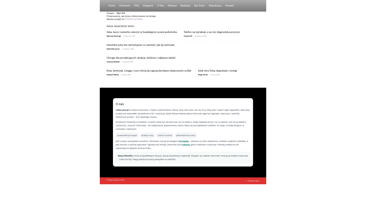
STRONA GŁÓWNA (134, 19)
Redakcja (185, 5)
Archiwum (124, 5)
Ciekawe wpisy (253, 181)
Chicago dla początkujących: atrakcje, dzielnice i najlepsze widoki (141, 58)
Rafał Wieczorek (113, 49)
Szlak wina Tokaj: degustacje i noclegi (217, 71)
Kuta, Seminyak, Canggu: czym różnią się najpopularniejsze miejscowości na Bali (149, 71)
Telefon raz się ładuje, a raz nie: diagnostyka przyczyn (212, 32)
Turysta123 (188, 36)
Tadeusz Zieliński (113, 62)
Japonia (186, 144)
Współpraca (215, 5)
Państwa (172, 5)
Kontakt (229, 5)
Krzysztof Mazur (113, 75)
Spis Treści (199, 5)
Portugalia (184, 141)
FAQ (136, 5)
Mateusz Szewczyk (114, 36)
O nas (160, 5)
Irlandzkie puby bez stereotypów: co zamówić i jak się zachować (141, 45)
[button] (255, 6)
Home (112, 5)
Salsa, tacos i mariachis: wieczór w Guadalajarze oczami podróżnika (142, 32)
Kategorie (148, 5)
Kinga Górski (203, 75)
